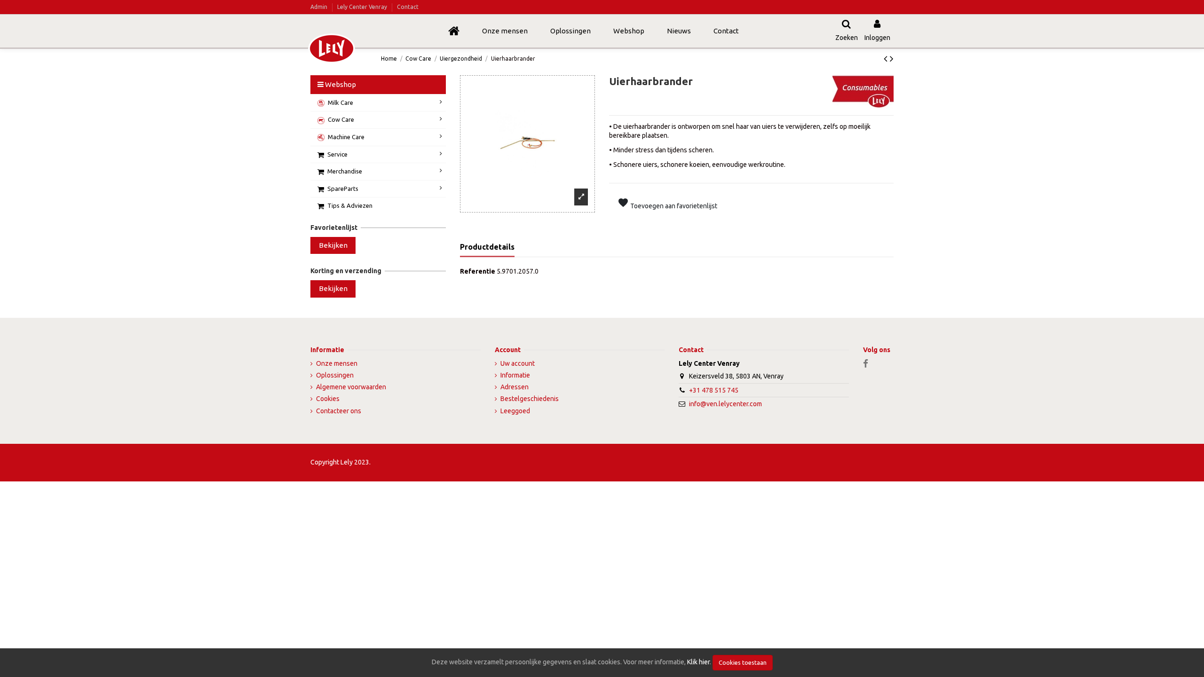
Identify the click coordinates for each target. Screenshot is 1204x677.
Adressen (514, 387)
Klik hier (698, 662)
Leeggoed (515, 411)
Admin (319, 7)
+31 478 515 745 (713, 390)
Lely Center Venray (362, 7)
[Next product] (892, 58)
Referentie (477, 271)
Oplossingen (335, 375)
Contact (408, 7)
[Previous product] (887, 58)
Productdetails (487, 247)
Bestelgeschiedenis (529, 398)
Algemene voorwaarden (351, 387)
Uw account (517, 363)
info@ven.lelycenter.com (725, 404)
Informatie (515, 375)
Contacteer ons (338, 411)
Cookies (328, 398)
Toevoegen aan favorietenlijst (667, 203)
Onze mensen (336, 363)
